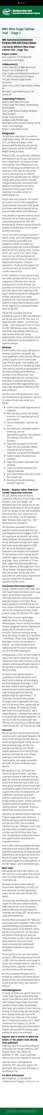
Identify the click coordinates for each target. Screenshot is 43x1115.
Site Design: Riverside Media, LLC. (28, 1112)
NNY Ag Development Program (21, 11)
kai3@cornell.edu (32, 1081)
